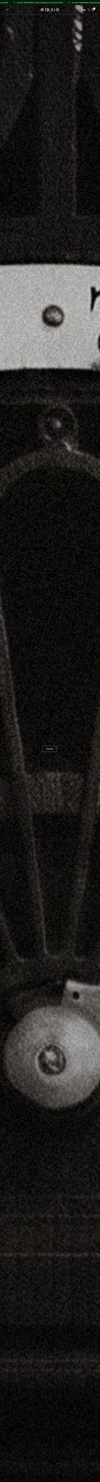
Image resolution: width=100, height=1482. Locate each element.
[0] (92, 9)
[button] (49, 749)
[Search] (89, 9)
